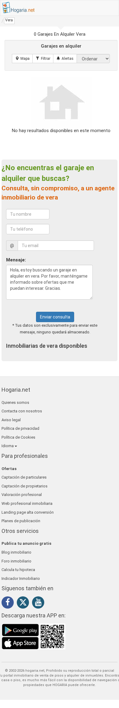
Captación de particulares (24, 477)
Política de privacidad (20, 428)
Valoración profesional (22, 494)
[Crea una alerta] (65, 58)
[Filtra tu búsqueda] (43, 58)
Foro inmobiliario (16, 561)
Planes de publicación (21, 521)
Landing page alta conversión (28, 512)
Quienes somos (15, 402)
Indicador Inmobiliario (21, 578)
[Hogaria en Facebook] (9, 603)
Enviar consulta (55, 316)
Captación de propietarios (25, 486)
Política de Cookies (18, 437)
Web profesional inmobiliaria (27, 503)
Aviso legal (11, 420)
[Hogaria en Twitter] (24, 603)
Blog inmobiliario (16, 552)
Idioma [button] (8, 446)
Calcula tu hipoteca (18, 569)
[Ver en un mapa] (22, 58)
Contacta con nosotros (22, 411)
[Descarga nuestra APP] (34, 636)
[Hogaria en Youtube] (39, 603)
